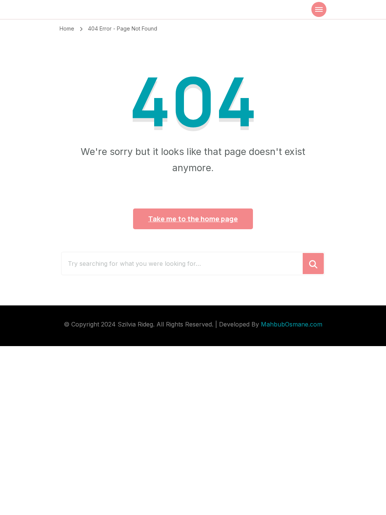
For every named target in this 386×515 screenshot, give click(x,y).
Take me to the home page (193, 218)
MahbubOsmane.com (291, 324)
